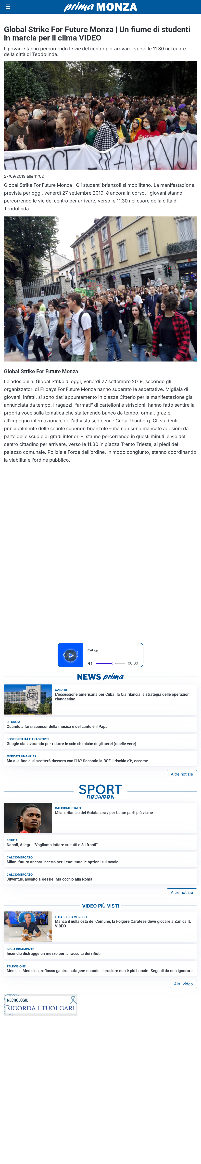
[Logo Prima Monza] (100, 7)
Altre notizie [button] (182, 774)
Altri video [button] (183, 983)
